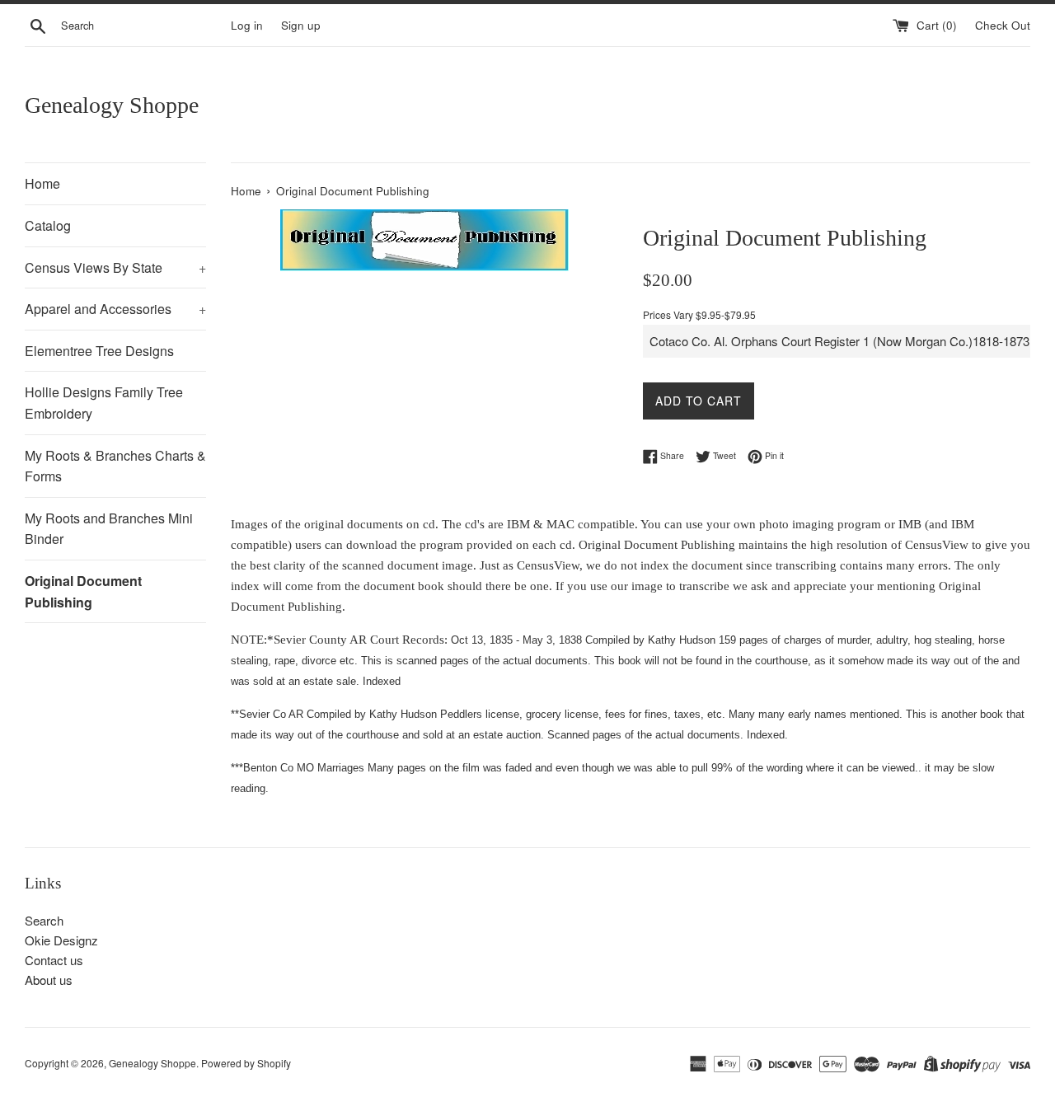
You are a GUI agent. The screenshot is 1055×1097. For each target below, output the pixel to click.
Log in (247, 25)
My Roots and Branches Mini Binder (109, 529)
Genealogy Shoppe (112, 105)
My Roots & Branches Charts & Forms (115, 466)
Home (42, 183)
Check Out (1002, 25)
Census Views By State (115, 267)
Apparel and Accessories (115, 308)
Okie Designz (61, 940)
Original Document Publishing (83, 591)
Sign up (301, 25)
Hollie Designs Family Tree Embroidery (104, 402)
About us (49, 979)
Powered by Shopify (246, 1063)
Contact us (54, 959)
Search (44, 920)
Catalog (48, 225)
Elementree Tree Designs (99, 350)
